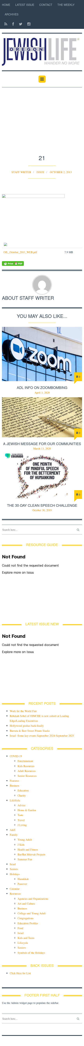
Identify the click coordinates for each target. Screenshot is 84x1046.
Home (6, 5)
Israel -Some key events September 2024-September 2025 (42, 735)
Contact (45, 5)
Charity (22, 795)
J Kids (21, 844)
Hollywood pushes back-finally (27, 725)
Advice (21, 805)
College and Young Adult (32, 913)
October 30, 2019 (42, 510)
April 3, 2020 (42, 392)
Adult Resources (27, 771)
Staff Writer (21, 172)
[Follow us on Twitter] (21, 24)
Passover (22, 884)
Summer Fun (25, 859)
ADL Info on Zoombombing (42, 387)
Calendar (15, 889)
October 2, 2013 (61, 172)
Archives (11, 14)
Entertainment (25, 761)
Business (14, 785)
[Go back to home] (42, 49)
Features (14, 781)
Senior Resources (27, 776)
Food (20, 928)
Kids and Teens (26, 938)
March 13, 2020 (42, 448)
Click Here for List (20, 973)
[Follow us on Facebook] (13, 24)
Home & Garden (27, 810)
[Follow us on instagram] (27, 24)
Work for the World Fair (23, 711)
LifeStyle (15, 800)
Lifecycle (23, 943)
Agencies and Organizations (33, 899)
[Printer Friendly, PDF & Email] (42, 263)
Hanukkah (23, 879)
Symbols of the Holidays (31, 953)
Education (23, 790)
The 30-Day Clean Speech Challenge (42, 505)
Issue (40, 172)
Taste (20, 815)
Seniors (14, 869)
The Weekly (65, 5)
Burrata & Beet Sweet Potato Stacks (30, 731)
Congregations (25, 918)
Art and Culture (26, 903)
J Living (22, 825)
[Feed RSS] (6, 24)
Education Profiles (28, 923)
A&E (13, 830)
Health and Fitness (28, 849)
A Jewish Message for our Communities (42, 443)
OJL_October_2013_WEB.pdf (20, 252)
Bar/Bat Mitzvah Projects (31, 854)
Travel (21, 820)
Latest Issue (24, 5)
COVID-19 (16, 756)
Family (14, 835)
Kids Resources (26, 766)
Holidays (15, 874)
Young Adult (25, 839)
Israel (13, 864)
